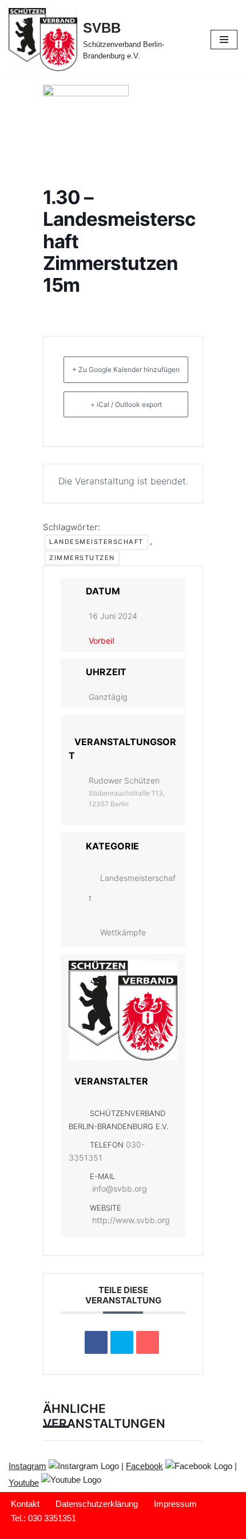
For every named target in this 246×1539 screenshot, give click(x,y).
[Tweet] (121, 1342)
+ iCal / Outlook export (126, 404)
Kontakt (25, 1504)
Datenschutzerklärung (96, 1504)
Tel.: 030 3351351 (43, 1518)
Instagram (27, 1466)
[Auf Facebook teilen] (96, 1342)
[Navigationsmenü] (224, 39)
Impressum (175, 1504)
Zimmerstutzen (82, 558)
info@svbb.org (119, 1188)
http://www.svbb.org (131, 1220)
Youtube (24, 1482)
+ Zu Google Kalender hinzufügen (126, 369)
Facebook (144, 1466)
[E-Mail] (147, 1342)
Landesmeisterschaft (96, 542)
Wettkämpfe (123, 932)
